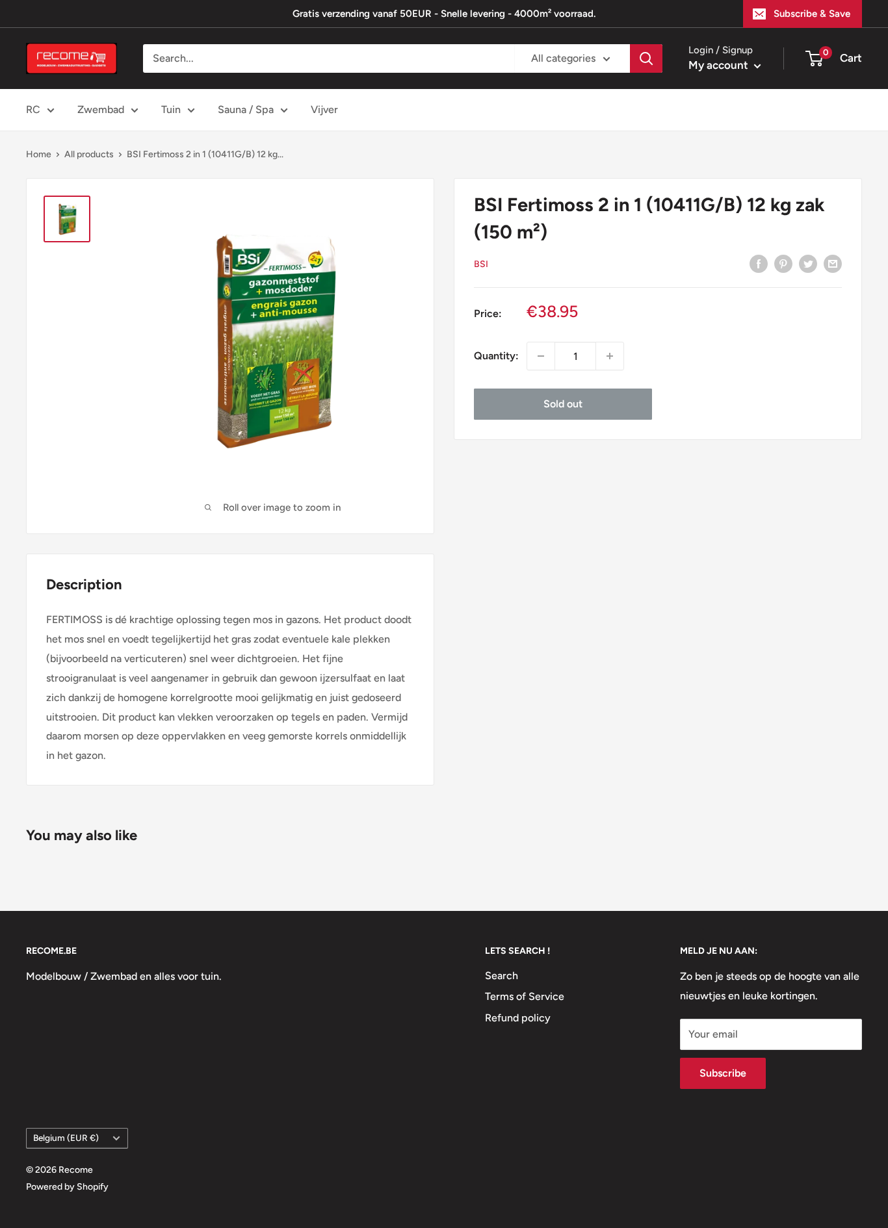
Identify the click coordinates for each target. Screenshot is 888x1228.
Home (38, 154)
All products (89, 154)
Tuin (171, 109)
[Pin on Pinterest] (783, 263)
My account (719, 64)
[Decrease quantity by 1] (541, 356)
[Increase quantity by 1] (609, 356)
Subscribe (722, 1073)
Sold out (562, 404)
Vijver (324, 109)
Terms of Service (524, 996)
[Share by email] (833, 263)
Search (501, 975)
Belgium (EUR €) (66, 1137)
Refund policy (518, 1018)
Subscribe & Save (812, 13)
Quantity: (496, 356)
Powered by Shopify (67, 1186)
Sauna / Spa (246, 109)
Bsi (481, 264)
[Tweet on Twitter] (808, 263)
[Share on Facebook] (759, 263)
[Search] (646, 58)
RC (33, 109)
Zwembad (100, 109)
